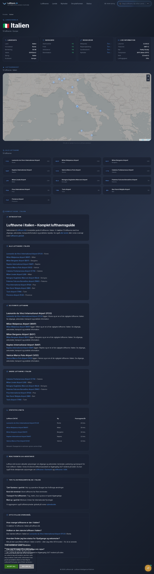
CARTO (148, 140)
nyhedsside (51, 504)
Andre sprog (111, 3)
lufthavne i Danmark (44, 469)
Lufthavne (45, 4)
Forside (5, 14)
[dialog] (19, 556)
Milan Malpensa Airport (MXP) (18, 257)
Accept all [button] (11, 566)
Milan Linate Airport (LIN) (16, 274)
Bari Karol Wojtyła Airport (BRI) (18, 288)
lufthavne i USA (61, 469)
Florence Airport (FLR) (15, 295)
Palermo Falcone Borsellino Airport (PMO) (22, 281)
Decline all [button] (26, 566)
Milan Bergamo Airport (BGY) (17, 261)
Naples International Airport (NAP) (19, 264)
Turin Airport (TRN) (13, 292)
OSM (142, 140)
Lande (54, 4)
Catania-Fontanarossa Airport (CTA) (20, 271)
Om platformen (77, 4)
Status (89, 4)
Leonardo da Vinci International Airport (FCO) (24, 254)
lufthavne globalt (17, 236)
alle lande (64, 233)
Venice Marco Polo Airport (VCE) (19, 267)
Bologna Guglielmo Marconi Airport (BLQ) (22, 278)
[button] (77, 106)
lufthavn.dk (21, 230)
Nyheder (64, 4)
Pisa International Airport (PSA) (18, 285)
